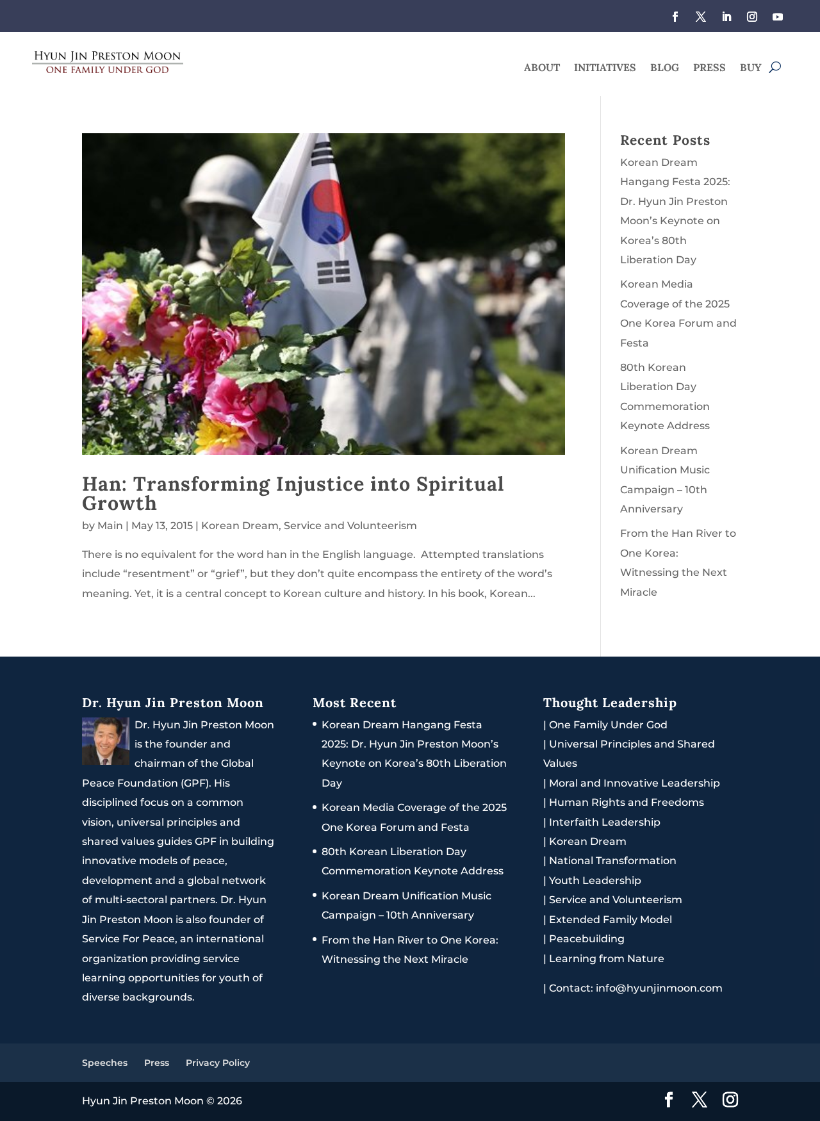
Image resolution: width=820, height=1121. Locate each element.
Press (709, 68)
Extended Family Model (610, 919)
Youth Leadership (595, 880)
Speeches (104, 1062)
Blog (664, 68)
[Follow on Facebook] (675, 16)
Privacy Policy (218, 1062)
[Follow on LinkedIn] (726, 16)
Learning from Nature (606, 959)
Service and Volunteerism (350, 526)
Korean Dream (240, 526)
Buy (751, 68)
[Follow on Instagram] (752, 16)
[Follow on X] (701, 16)
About (542, 68)
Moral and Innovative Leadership (634, 783)
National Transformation (612, 861)
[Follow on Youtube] (777, 16)
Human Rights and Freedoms (626, 802)
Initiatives (605, 68)
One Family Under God (608, 725)
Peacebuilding (587, 939)
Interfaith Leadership (604, 822)
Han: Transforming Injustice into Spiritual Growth (293, 493)
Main (110, 526)
